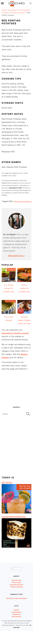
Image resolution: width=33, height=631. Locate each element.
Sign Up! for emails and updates (16, 598)
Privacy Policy (16, 582)
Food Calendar (16, 616)
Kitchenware (16, 614)
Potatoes (5, 12)
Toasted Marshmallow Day (14, 517)
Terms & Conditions (16, 586)
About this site (16, 580)
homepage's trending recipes (15, 333)
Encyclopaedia (16, 612)
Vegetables (12, 10)
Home (4, 10)
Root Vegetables (24, 10)
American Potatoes (22, 201)
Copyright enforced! (16, 584)
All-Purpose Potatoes (17, 12)
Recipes (16, 610)
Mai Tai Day (7, 482)
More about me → (16, 256)
